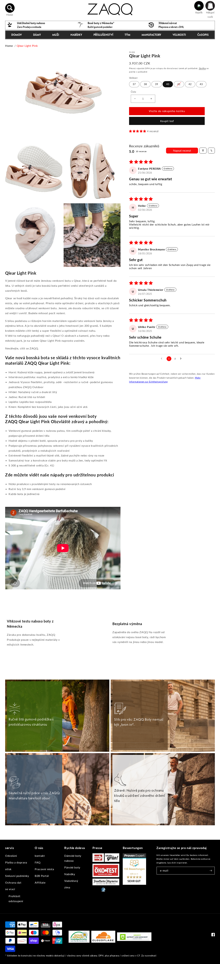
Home (9, 45)
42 (190, 84)
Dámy (37, 34)
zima (67, 887)
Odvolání (11, 855)
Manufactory (151, 34)
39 (156, 84)
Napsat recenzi (182, 150)
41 (178, 84)
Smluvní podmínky (17, 875)
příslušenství (103, 34)
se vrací (10, 889)
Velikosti (179, 34)
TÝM (127, 34)
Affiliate (40, 882)
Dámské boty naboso (72, 858)
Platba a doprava (16, 862)
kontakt (40, 855)
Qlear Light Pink (27, 45)
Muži (55, 34)
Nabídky (76, 34)
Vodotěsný (71, 880)
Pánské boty (72, 867)
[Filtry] (203, 150)
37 (134, 84)
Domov (16, 34)
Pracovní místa (44, 869)
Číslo (133, 91)
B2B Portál (42, 875)
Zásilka (202, 68)
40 (167, 84)
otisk (8, 869)
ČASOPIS (203, 34)
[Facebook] (213, 935)
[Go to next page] (181, 358)
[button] (10, 8)
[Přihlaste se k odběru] (211, 871)
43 (201, 84)
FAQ (38, 862)
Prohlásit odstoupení (16, 898)
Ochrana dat (13, 882)
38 (145, 84)
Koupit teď (167, 121)
